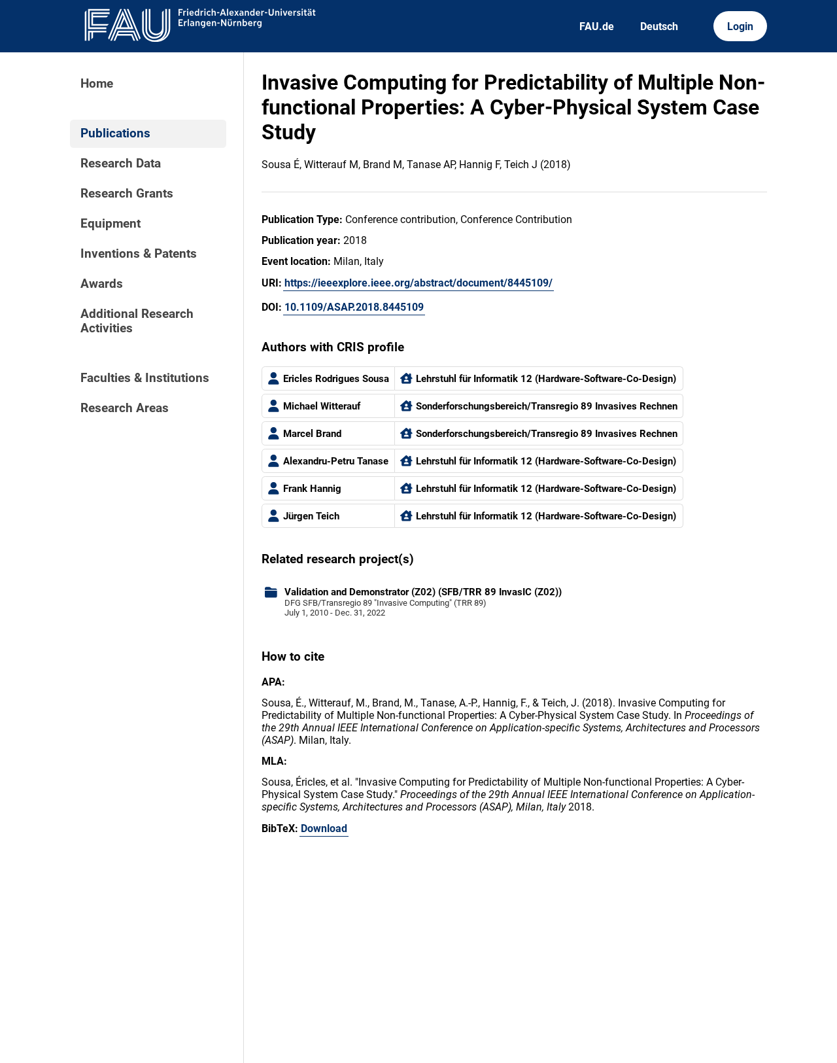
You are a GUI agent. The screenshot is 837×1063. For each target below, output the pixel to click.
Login (740, 26)
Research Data (120, 163)
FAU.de (596, 26)
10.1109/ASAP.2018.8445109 (354, 307)
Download (324, 828)
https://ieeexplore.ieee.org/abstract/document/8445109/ (418, 283)
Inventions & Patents (138, 254)
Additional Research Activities (137, 321)
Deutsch (659, 26)
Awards (101, 284)
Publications (115, 133)
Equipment (110, 224)
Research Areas (124, 408)
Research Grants (126, 193)
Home (96, 84)
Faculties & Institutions (144, 378)
